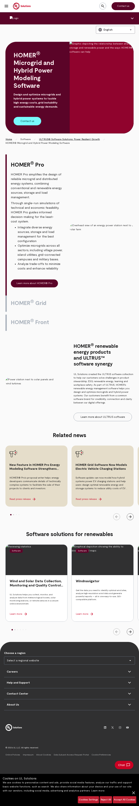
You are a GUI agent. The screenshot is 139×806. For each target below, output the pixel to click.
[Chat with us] (124, 765)
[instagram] (120, 727)
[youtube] (127, 727)
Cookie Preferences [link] (101, 755)
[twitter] (112, 727)
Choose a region (14, 653)
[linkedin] (105, 727)
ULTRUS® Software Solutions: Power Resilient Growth (69, 139)
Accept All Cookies (124, 800)
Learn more (97, 791)
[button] (6, 6)
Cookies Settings (88, 800)
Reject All (106, 800)
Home (9, 139)
